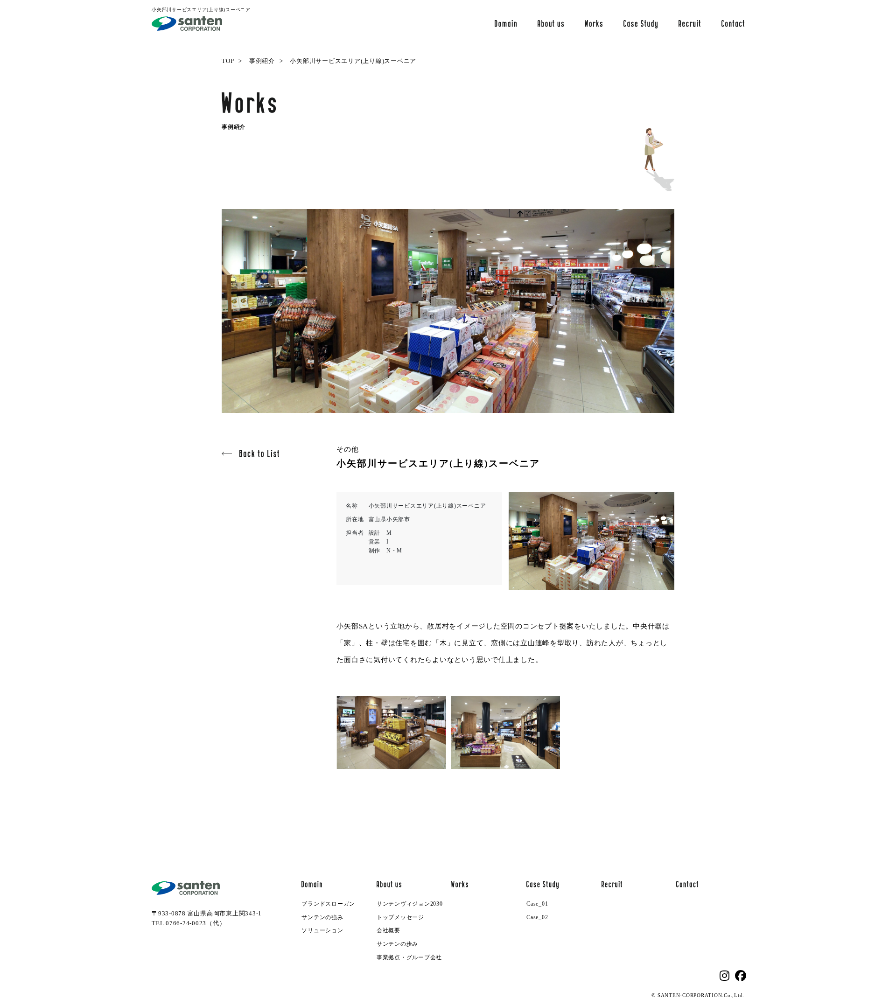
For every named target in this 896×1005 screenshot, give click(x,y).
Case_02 (537, 917)
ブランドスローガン (328, 903)
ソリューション (322, 930)
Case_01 (537, 903)
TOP (228, 60)
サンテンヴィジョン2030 (410, 903)
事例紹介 (262, 60)
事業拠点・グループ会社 (409, 957)
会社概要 (388, 930)
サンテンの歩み (397, 944)
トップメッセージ (400, 917)
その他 (347, 449)
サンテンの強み (322, 917)
